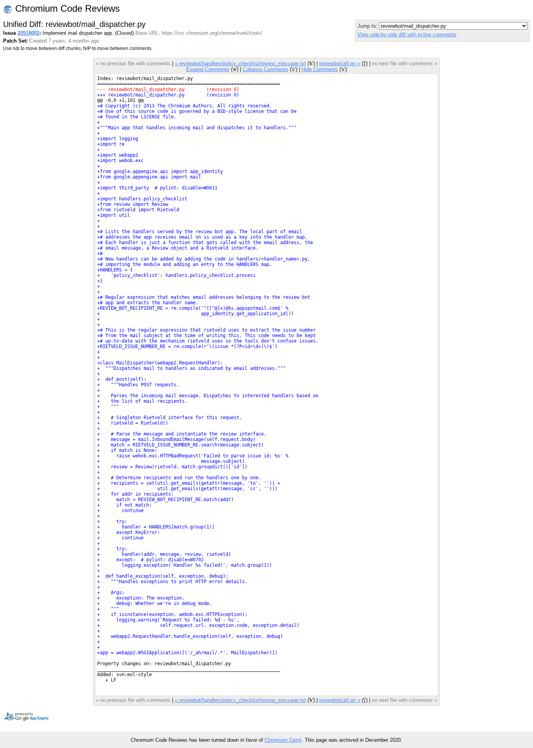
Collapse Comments (265, 69)
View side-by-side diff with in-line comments (407, 34)
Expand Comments (207, 69)
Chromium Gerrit (283, 740)
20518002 (28, 33)
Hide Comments (320, 69)
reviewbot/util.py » (339, 63)
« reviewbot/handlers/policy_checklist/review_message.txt (240, 63)
